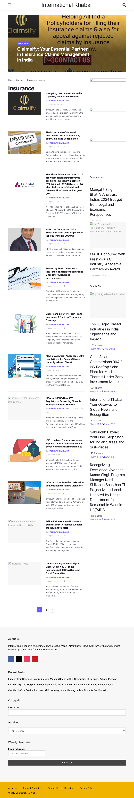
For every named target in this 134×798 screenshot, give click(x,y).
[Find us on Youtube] (35, 659)
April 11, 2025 (77, 409)
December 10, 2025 (99, 275)
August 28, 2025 (53, 147)
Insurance (23, 43)
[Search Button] (124, 5)
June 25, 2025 (53, 370)
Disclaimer (69, 788)
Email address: (16, 749)
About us (12, 788)
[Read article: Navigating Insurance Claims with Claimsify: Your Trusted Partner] (24, 103)
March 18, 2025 (53, 454)
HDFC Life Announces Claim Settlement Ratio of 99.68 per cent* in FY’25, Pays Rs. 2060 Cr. (64, 232)
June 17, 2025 (96, 221)
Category (20, 80)
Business (31, 80)
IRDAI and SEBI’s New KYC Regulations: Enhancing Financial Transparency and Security (64, 401)
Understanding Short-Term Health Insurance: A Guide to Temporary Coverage (64, 316)
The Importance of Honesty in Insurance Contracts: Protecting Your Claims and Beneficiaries (63, 135)
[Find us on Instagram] (27, 659)
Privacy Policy (87, 788)
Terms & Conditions (32, 788)
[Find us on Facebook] (11, 659)
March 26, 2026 (49, 67)
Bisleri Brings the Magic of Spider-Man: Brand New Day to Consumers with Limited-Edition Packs (60, 684)
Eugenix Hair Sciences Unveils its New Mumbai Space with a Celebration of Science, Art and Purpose (62, 679)
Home (11, 80)
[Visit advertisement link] (108, 93)
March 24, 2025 (53, 493)
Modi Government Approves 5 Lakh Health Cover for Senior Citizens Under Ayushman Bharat (65, 359)
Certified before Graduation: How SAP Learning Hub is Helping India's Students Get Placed (57, 690)
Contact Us (53, 788)
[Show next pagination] (52, 610)
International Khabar (67, 5)
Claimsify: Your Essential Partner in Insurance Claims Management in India (53, 54)
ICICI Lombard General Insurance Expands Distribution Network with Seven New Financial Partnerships (64, 443)
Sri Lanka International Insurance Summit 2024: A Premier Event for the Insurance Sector (64, 524)
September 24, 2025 (55, 104)
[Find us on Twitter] (19, 659)
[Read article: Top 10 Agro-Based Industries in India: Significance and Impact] (108, 305)
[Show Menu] (9, 5)
